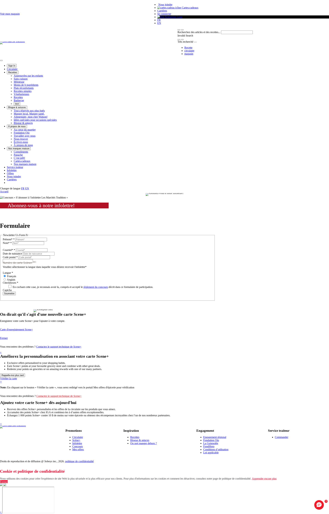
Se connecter (164, 13)
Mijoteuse (19, 81)
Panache (18, 154)
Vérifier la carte (8, 378)
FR (159, 20)
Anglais (10, 279)
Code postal (10, 257)
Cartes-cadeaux (189, 7)
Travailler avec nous (24, 135)
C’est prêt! (19, 157)
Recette (188, 47)
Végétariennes (21, 94)
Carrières (162, 10)
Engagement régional (214, 437)
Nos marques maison (18, 148)
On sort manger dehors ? (143, 443)
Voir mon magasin (10, 13)
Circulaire (12, 69)
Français (11, 276)
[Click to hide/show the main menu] (1, 60)
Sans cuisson (21, 78)
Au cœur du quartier (25, 129)
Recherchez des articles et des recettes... (199, 32)
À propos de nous (17, 126)
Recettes (12, 72)
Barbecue (19, 100)
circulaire (189, 50)
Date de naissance (13, 253)
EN (159, 23)
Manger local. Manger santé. (29, 113)
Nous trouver (21, 138)
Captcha (7, 290)
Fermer (4, 338)
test (17, 103)
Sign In (11, 65)
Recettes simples (23, 91)
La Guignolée (210, 443)
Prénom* (9, 239)
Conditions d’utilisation (215, 449)
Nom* (7, 242)
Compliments (21, 151)
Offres (10, 173)
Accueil (4, 191)
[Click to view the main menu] (179, 29)
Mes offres (78, 449)
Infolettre (12, 170)
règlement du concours (95, 287)
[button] (182, 29)
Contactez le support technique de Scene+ (58, 346)
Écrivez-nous (21, 142)
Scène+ (76, 440)
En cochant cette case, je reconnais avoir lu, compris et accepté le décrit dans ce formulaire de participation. (82, 287)
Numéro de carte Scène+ (19, 262)
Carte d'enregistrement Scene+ (16, 329)
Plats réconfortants (24, 88)
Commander (281, 437)
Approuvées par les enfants (28, 75)
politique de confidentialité (79, 461)
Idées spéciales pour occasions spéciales (35, 119)
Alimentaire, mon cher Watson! (30, 116)
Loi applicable (211, 452)
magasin (188, 53)
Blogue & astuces (17, 107)
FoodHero (208, 446)
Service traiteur (15, 167)
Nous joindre (165, 4)
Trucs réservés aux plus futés (29, 110)
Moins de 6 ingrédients (26, 84)
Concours (77, 446)
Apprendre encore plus (264, 478)
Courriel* (9, 250)
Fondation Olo (21, 132)
